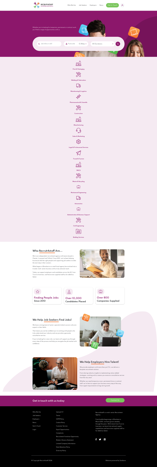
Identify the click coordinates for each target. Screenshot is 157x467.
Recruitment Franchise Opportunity (67, 436)
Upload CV (59, 412)
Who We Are (71, 5)
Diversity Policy (61, 450)
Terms (58, 415)
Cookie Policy (60, 422)
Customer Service (61, 426)
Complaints (60, 433)
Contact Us (115, 400)
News (101, 5)
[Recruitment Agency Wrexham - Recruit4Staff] (43, 5)
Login (34, 429)
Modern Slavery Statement (65, 440)
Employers (93, 5)
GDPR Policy (60, 419)
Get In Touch (112, 5)
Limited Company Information (65, 443)
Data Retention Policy (63, 447)
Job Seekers (83, 5)
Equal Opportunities (62, 429)
